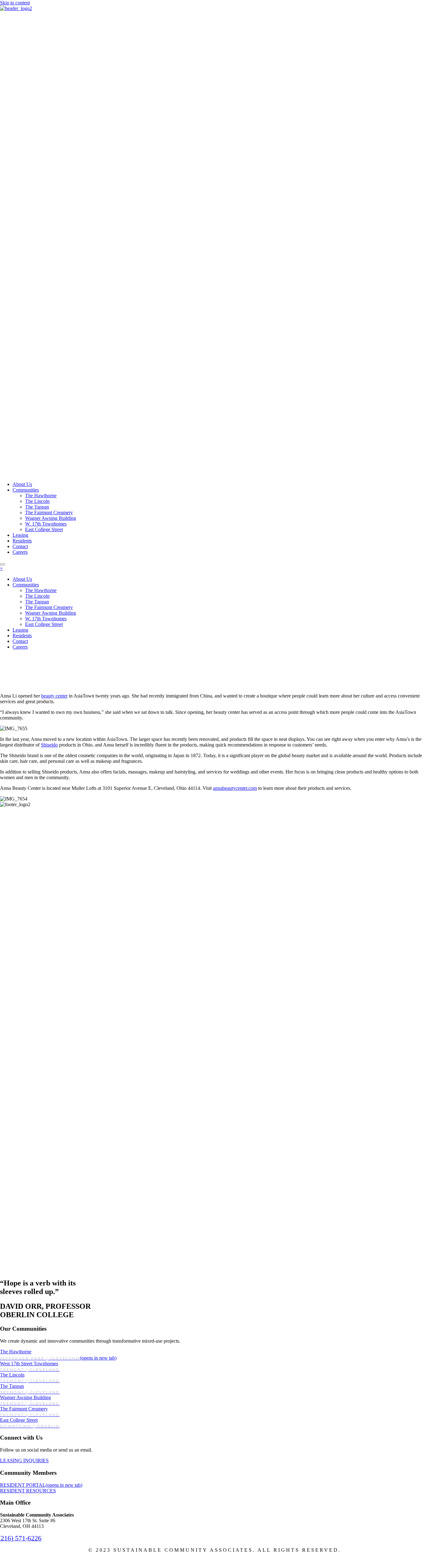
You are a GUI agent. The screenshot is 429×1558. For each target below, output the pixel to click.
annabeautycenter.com (235, 788)
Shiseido (49, 744)
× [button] (1, 568)
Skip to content (15, 2)
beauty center (54, 695)
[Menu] (2, 564)
